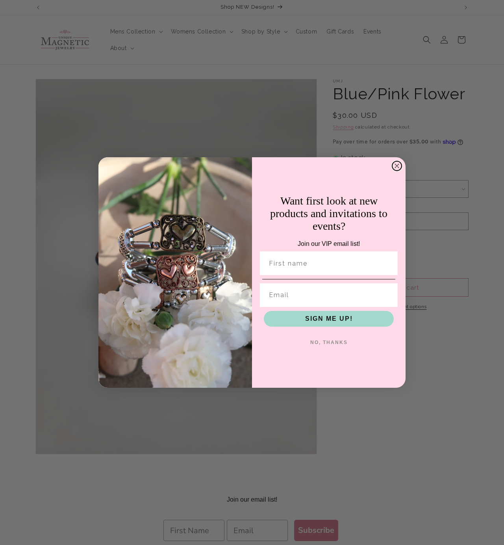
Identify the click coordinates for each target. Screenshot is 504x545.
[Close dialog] (397, 166)
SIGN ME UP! (329, 318)
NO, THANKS (329, 342)
